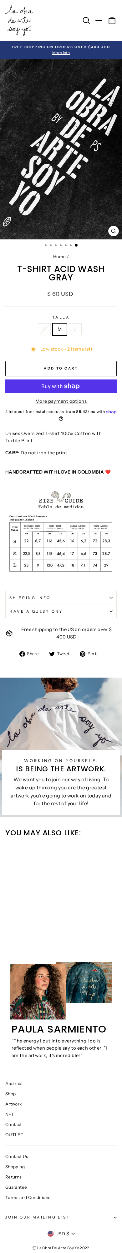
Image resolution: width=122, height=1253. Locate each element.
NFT (9, 1114)
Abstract (14, 1083)
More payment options (61, 401)
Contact (13, 1124)
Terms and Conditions (27, 1197)
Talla (61, 317)
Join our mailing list (37, 1217)
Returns (13, 1176)
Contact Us (16, 1156)
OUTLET (14, 1134)
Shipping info (30, 598)
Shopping (15, 1166)
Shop (10, 1093)
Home (59, 256)
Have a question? (36, 611)
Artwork (13, 1103)
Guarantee (16, 1187)
